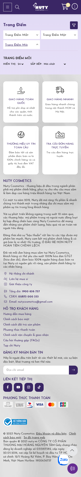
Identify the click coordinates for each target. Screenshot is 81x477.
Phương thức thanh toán (19, 330)
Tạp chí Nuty (11, 345)
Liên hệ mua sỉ (18, 279)
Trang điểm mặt (54, 35)
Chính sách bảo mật (16, 319)
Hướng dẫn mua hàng (17, 314)
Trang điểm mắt (17, 35)
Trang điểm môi (16, 45)
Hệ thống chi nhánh (21, 273)
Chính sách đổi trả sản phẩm (21, 324)
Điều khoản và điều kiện (51, 433)
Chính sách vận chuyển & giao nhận (26, 335)
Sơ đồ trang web (34, 437)
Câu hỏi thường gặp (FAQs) (21, 340)
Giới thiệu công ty (20, 284)
